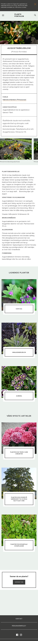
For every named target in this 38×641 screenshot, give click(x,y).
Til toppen (19, 578)
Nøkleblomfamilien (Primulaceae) (14, 100)
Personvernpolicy (19, 626)
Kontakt (19, 619)
